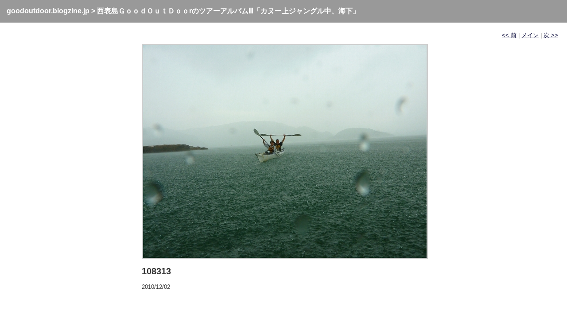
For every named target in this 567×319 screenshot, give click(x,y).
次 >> (551, 35)
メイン (530, 35)
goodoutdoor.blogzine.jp (48, 11)
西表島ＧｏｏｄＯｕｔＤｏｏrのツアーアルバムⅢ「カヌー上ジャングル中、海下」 (228, 11)
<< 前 (509, 35)
